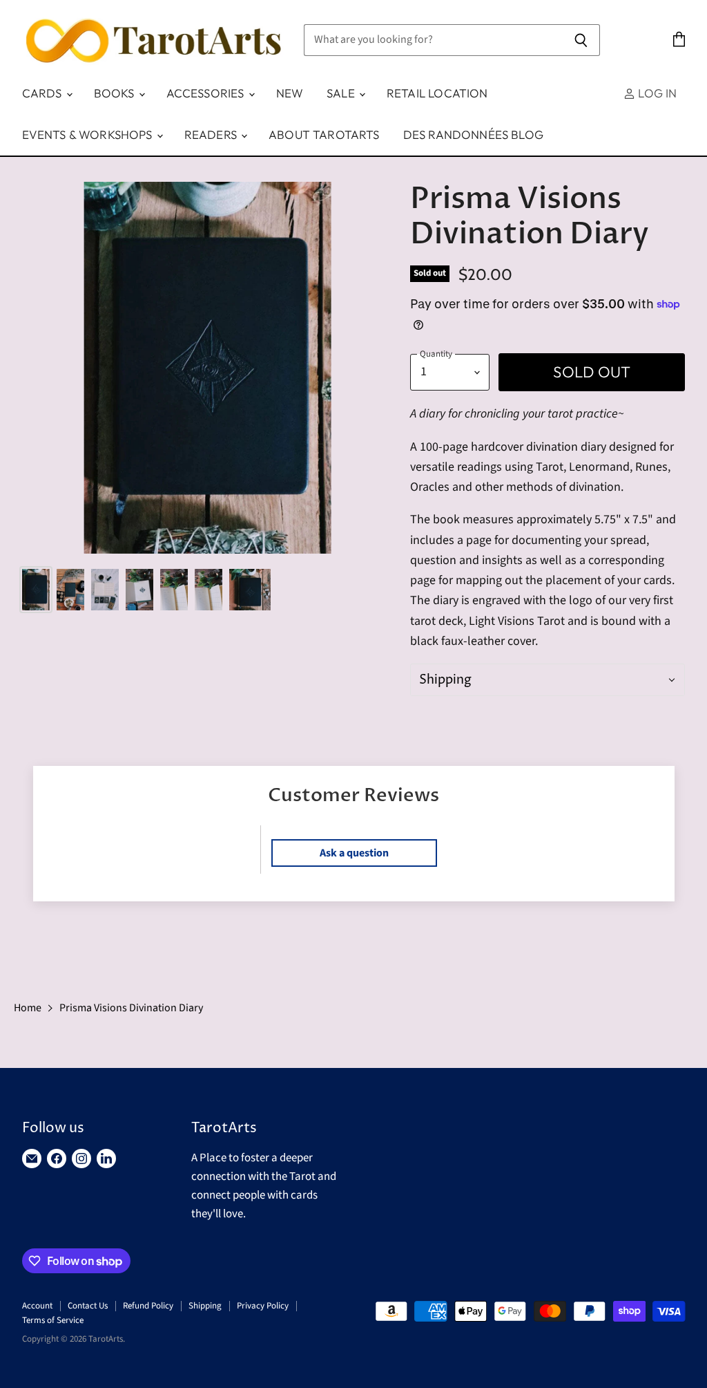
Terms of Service (53, 1320)
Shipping (205, 1306)
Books (115, 93)
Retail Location (437, 93)
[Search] (581, 40)
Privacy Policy (263, 1306)
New (290, 93)
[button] (548, 679)
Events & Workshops (88, 134)
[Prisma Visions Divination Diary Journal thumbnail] (36, 590)
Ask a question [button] (354, 853)
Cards (43, 93)
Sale (342, 93)
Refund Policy (148, 1306)
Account (37, 1306)
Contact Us (88, 1306)
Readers (212, 134)
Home (27, 1008)
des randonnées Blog (473, 134)
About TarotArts (324, 134)
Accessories (206, 93)
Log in (656, 93)
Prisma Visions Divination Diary (131, 1008)
